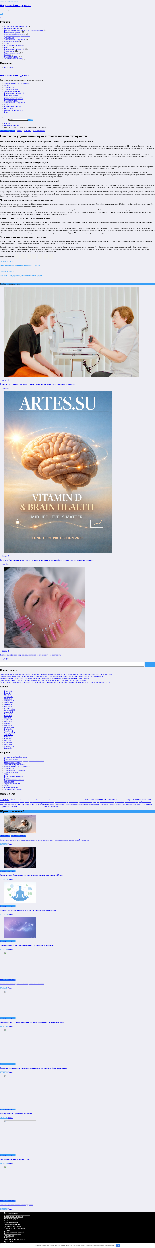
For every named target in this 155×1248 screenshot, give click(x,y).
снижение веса (87, 804)
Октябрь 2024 (9, 731)
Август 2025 (8, 712)
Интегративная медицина (13, 45)
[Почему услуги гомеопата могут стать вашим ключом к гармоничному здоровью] (71, 376)
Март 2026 (8, 699)
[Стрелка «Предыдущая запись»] (0, 269)
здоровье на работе (9, 802)
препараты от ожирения (132, 802)
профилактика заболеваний (28, 804)
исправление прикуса (61, 802)
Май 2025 (7, 718)
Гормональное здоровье (12, 32)
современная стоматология (99, 804)
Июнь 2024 (8, 738)
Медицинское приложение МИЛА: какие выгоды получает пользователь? (28, 910)
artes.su (4, 799)
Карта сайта (8, 67)
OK (118, 1245)
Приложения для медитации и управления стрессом (20, 265)
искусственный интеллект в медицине (42, 802)
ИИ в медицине (24, 799)
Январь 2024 (8, 748)
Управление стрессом (12, 53)
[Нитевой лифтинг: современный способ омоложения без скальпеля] (44, 647)
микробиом (100, 802)
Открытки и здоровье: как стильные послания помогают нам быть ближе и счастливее (33, 1068)
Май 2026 (7, 695)
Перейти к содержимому (9, 1)
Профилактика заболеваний (14, 49)
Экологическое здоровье (13, 58)
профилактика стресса (48, 804)
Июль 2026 (8, 691)
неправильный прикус (120, 802)
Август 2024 (8, 735)
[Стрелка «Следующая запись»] (0, 280)
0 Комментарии (39, 131)
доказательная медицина (96, 799)
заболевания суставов (120, 799)
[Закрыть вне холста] (0, 71)
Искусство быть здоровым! (15, 5)
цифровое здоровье (64, 806)
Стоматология (9, 51)
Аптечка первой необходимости (15, 26)
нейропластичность (109, 802)
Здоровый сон (9, 38)
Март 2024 (8, 744)
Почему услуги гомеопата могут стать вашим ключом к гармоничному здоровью (37, 384)
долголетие (111, 799)
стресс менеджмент (135, 804)
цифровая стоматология (51, 806)
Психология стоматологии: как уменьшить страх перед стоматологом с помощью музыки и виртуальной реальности (44, 840)
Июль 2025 (8, 714)
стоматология (125, 804)
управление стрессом (8, 806)
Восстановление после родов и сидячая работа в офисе (24, 30)
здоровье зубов (140, 799)
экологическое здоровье (76, 806)
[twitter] (23, 256)
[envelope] (34, 256)
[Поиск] (4, 117)
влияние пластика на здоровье (67, 799)
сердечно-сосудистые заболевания (74, 804)
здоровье (130, 799)
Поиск (2, 661)
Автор (19, 131)
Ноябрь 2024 (8, 729)
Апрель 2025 (8, 719)
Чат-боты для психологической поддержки (16, 1205)
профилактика (10, 804)
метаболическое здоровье (89, 802)
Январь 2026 (8, 702)
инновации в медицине (21, 802)
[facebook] (17, 256)
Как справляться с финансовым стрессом (16, 1113)
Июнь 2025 (8, 716)
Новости (7, 47)
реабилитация (59, 804)
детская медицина (80, 799)
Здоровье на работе (11, 41)
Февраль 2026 (9, 700)
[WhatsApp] (46, 256)
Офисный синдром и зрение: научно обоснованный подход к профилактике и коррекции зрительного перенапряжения (43, 680)
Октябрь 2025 (9, 708)
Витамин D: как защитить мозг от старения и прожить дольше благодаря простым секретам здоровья (47, 560)
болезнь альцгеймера (54, 799)
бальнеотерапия (32, 799)
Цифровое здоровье (11, 57)
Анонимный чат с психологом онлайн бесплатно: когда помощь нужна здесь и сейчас (32, 1022)
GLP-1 (11, 799)
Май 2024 (7, 740)
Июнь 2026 (8, 693)
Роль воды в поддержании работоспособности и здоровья (22, 275)
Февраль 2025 (9, 723)
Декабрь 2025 (9, 704)
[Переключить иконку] (0, 15)
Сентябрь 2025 (9, 710)
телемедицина (146, 804)
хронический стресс (28, 806)
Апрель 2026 (8, 697)
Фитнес (7, 55)
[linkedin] (29, 256)
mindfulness (16, 799)
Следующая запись (7, 271)
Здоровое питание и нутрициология (17, 36)
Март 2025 (8, 721)
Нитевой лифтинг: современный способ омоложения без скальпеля (30, 655)
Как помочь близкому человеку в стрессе (15, 1159)
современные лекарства (115, 804)
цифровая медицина (39, 806)
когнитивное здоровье (76, 802)
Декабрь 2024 (9, 727)
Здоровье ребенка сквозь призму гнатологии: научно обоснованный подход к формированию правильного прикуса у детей (44, 678)
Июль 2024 (8, 737)
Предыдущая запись (7, 261)
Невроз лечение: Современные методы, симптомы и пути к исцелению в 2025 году (31, 875)
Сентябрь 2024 (9, 733)
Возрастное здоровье (11, 28)
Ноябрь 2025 (8, 706)
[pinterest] (40, 256)
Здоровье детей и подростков (14, 40)
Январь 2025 (8, 725)
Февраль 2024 (9, 746)
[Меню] (1, 14)
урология (20, 806)
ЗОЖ (6, 43)
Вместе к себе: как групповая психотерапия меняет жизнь (22, 984)
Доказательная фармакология (14, 34)
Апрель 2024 (8, 742)
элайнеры (84, 806)
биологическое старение (42, 799)
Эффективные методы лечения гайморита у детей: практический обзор (27, 945)
